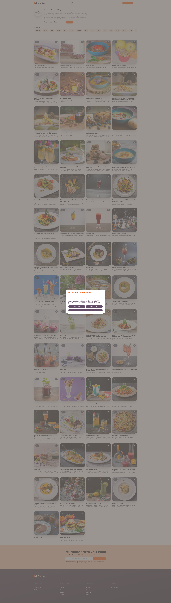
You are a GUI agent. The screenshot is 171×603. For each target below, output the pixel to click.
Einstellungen (77, 306)
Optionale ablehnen (94, 306)
